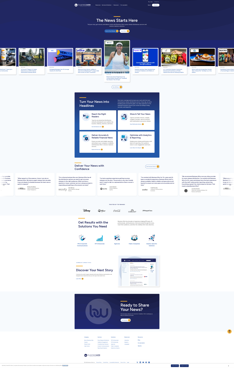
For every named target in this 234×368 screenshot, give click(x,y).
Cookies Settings (175, 365)
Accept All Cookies (184, 365)
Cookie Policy (65, 365)
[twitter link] (137, 362)
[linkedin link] (140, 362)
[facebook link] (146, 362)
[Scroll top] (229, 331)
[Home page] (82, 5)
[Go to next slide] (230, 185)
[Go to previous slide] (4, 185)
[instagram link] (149, 362)
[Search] (149, 1)
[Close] (228, 365)
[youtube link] (143, 362)
